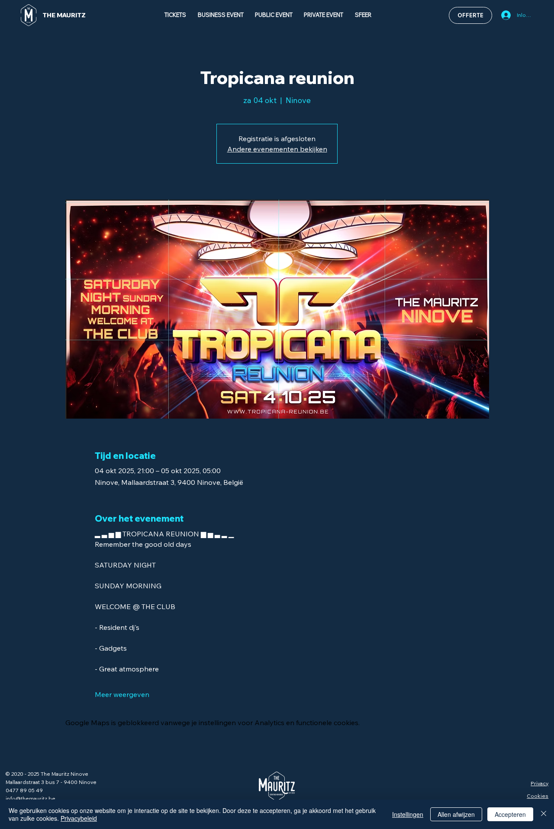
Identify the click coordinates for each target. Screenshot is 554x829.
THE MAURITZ (64, 15)
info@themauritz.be (30, 798)
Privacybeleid (79, 818)
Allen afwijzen (456, 814)
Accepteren (510, 814)
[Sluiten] (543, 814)
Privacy (539, 783)
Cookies (537, 796)
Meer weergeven (122, 694)
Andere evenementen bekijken (277, 149)
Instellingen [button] (407, 814)
